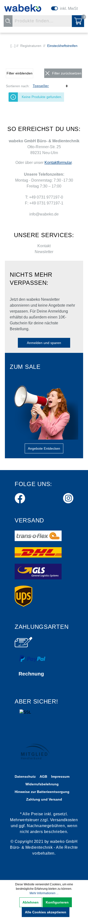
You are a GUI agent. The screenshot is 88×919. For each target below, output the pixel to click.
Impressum (60, 776)
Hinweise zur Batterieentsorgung (42, 792)
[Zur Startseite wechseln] (23, 8)
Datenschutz (25, 776)
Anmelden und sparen (44, 343)
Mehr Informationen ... (44, 893)
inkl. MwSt (69, 8)
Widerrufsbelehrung (42, 784)
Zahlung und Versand (44, 799)
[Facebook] (20, 497)
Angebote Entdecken (44, 448)
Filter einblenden (20, 73)
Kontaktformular (58, 162)
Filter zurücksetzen (66, 73)
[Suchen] (8, 21)
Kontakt (44, 246)
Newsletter (44, 252)
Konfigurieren (57, 902)
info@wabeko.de (44, 214)
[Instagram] (68, 497)
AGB (43, 776)
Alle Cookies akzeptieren (45, 912)
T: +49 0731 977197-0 (44, 197)
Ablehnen (30, 902)
